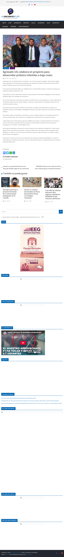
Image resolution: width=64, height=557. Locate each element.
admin (15, 78)
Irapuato (26, 23)
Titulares (12, 68)
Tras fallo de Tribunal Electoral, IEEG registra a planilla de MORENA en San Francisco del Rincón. (53, 194)
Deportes (13, 26)
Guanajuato (17, 23)
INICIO (4, 23)
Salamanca (41, 23)
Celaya (33, 23)
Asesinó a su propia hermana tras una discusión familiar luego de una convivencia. (16, 167)
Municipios (56, 23)
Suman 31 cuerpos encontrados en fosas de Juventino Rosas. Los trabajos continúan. (32, 194)
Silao (48, 23)
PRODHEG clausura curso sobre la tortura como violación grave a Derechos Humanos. (48, 167)
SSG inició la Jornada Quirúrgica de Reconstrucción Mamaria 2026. (18, 398)
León (9, 23)
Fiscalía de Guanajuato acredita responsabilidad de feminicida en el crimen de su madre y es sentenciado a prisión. (31, 403)
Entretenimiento (24, 26)
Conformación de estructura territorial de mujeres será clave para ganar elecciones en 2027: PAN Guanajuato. (30, 401)
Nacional (5, 26)
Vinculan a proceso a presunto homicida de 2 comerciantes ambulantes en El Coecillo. (10, 194)
